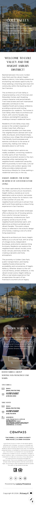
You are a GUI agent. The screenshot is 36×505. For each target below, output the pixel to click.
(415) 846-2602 (11, 396)
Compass (20, 445)
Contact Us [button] (18, 358)
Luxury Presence (23, 484)
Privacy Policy (26, 493)
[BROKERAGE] (25, 478)
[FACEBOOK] (11, 478)
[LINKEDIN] (20, 478)
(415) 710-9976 (11, 413)
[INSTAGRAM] (15, 478)
